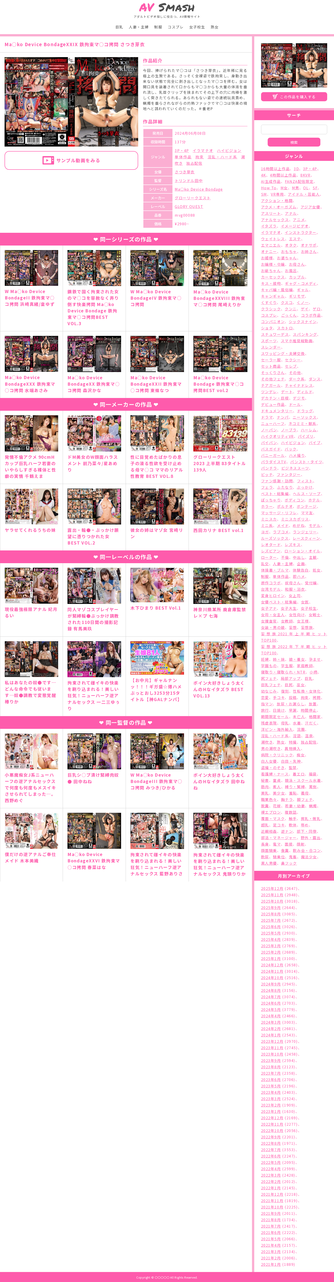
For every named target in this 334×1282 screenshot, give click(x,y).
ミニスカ (269, 519)
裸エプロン (271, 812)
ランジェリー (305, 532)
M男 (295, 187)
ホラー (267, 506)
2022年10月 (272, 1130)
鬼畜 (293, 856)
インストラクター (301, 232)
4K (263, 175)
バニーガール (273, 455)
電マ (277, 844)
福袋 (313, 774)
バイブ (315, 442)
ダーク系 (297, 379)
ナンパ (283, 417)
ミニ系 (267, 525)
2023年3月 (271, 1098)
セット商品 (271, 366)
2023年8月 (271, 1066)
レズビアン (271, 551)
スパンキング (305, 334)
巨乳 (119, 27)
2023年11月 (272, 1047)
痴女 (301, 755)
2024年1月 (271, 1035)
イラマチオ (203, 150)
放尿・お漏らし (291, 704)
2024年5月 (271, 1009)
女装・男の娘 (273, 627)
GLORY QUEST (189, 206)
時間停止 (309, 710)
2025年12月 (272, 888)
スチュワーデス (275, 334)
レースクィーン (306, 538)
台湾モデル (271, 589)
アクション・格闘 (277, 200)
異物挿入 (293, 748)
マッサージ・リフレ (279, 512)
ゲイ (305, 309)
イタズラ (269, 226)
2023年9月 (271, 1060)
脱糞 (265, 805)
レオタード (271, 544)
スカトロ (285, 328)
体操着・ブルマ (275, 570)
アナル (291, 213)
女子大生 (289, 608)
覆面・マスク (273, 818)
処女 (317, 570)
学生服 (287, 665)
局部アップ (291, 678)
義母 (305, 793)
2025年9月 (271, 907)
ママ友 (307, 512)
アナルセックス (275, 219)
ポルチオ (285, 506)
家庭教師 (305, 665)
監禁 (293, 767)
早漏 (293, 710)
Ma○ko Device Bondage (199, 189)
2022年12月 (272, 1117)
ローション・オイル (302, 551)
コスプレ (176, 27)
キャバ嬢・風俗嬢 (277, 289)
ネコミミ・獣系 (303, 423)
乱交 (265, 563)
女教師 (287, 621)
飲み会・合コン (307, 850)
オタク (291, 245)
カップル (297, 277)
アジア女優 (310, 207)
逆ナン (287, 831)
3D (296, 168)
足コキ (279, 825)
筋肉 (265, 786)
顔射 (301, 844)
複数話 (291, 812)
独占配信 (194, 163)
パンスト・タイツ (306, 461)
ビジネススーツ (295, 468)
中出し (299, 557)
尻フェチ (269, 678)
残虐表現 (269, 723)
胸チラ (287, 799)
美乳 (265, 793)
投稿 (293, 697)
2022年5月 (271, 1162)
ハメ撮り (297, 455)
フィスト (305, 481)
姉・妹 (279, 659)
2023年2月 (271, 1105)
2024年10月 (272, 977)
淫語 (297, 735)
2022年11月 (272, 1124)
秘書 (265, 780)
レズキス (293, 544)
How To (269, 187)
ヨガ (265, 532)
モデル (315, 525)
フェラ (267, 487)
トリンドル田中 (189, 180)
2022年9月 (271, 1137)
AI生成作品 (271, 181)
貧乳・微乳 (311, 818)
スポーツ (269, 340)
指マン (267, 704)
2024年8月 (271, 990)
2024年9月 (271, 984)
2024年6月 (271, 1003)
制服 (158, 27)
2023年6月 (271, 1079)
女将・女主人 (273, 614)
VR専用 (277, 194)
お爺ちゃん (271, 270)
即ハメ (299, 576)
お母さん (297, 264)
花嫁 (277, 805)
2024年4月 (271, 1016)
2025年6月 (271, 926)
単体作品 (183, 157)
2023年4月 (271, 1092)
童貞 (277, 780)
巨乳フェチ (271, 684)
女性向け (297, 614)
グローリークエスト (193, 197)
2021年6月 (271, 1232)
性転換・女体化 (307, 691)
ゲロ (317, 309)
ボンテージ (307, 506)
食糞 (285, 850)
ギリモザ (297, 296)
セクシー (293, 359)
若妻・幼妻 (295, 805)
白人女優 (269, 761)
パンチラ (269, 468)
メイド (283, 525)
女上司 (295, 595)
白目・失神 (291, 761)
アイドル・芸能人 (304, 194)
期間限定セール (275, 716)
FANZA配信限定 (299, 181)
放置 (313, 704)
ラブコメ (281, 532)
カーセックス (273, 277)
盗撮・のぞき (273, 767)
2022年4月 (271, 1168)
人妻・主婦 (139, 27)
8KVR (305, 175)
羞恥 (293, 793)
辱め (305, 825)
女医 (305, 602)
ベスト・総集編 (275, 493)
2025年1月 (271, 958)
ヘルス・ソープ (307, 493)
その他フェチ (273, 379)
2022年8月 (271, 1143)
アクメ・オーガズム (279, 207)
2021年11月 (272, 1200)
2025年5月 (271, 933)
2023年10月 (272, 1054)
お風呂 (291, 270)
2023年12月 (272, 1041)
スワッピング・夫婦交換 (283, 353)
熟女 (215, 27)
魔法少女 (309, 856)
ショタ (267, 328)
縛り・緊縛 (295, 786)
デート (287, 391)
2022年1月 (271, 1188)
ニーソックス (305, 417)
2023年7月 (271, 1073)
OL (306, 187)
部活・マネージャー (279, 837)
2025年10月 (272, 901)
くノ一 (303, 302)
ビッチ (267, 474)
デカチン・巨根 (275, 398)
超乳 (265, 825)
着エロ (299, 774)
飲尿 (265, 856)
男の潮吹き (271, 748)
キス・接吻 (271, 283)
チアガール (271, 385)
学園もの (269, 665)
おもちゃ (289, 251)
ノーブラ (289, 430)
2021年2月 (271, 1258)
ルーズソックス (275, 538)
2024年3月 (271, 1022)
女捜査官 (269, 621)
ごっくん (289, 315)
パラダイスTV (273, 461)
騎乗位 (279, 856)
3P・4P (182, 150)
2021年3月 (271, 1251)
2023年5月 (271, 1086)
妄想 (293, 627)
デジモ (299, 398)
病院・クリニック (277, 755)
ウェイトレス (273, 238)
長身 (265, 844)
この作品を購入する (298, 96)
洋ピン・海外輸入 (277, 729)
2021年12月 (272, 1194)
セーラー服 (271, 359)
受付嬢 (311, 582)
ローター (269, 557)
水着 (297, 723)
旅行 (265, 710)
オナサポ (309, 245)
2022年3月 (271, 1175)
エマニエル (271, 245)
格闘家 (315, 716)
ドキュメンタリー (277, 410)
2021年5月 (271, 1238)
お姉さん (309, 251)
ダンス (315, 379)
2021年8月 (271, 1219)
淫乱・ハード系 (222, 157)
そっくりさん (273, 372)
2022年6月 (271, 1156)
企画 (301, 563)
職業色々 (269, 799)
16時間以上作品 (275, 168)
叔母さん (293, 582)
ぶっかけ (304, 487)
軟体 (293, 825)
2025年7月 (271, 920)
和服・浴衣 (295, 589)
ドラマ (267, 417)
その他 (295, 372)
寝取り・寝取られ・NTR (283, 672)
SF (315, 187)
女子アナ (269, 608)
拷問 (317, 697)
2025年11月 (272, 894)
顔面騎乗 (269, 850)
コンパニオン (273, 321)
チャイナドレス (299, 385)
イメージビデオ (295, 226)
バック (291, 449)
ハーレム (309, 430)
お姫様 (267, 258)
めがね (299, 525)
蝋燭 (313, 805)
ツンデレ (269, 391)
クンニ (291, 309)
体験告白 (301, 570)
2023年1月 (271, 1111)
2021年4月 (271, 1245)
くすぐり (269, 302)
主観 (313, 557)
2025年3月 (271, 945)
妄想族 (307, 627)
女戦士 (315, 614)
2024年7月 (271, 996)
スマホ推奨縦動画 (297, 340)
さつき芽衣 (185, 172)
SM (264, 194)
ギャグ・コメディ (301, 283)
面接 (289, 844)
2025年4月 (271, 939)
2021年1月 (271, 1264)
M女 (284, 187)
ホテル (314, 500)
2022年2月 (271, 1181)
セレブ (291, 366)
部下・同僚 (307, 831)
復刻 (285, 691)
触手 (293, 818)
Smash (167, 7)
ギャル (303, 289)
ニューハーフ (273, 423)
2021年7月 (271, 1226)
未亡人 (299, 716)
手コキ (279, 697)
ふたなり (285, 487)
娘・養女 (297, 659)
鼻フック (289, 863)
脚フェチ (305, 799)
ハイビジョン (229, 150)
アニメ (299, 219)
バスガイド (271, 449)
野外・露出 (311, 837)
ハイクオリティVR (277, 436)
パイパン (269, 442)
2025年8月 (271, 914)
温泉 (309, 735)
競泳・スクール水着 (303, 780)
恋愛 (265, 697)
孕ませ (315, 659)
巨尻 (289, 684)
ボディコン (294, 500)
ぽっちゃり (271, 500)
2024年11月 (272, 971)
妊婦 (265, 659)
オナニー (269, 251)
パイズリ (306, 436)
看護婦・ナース (275, 774)
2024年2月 (271, 1028)
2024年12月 (272, 965)
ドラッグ (305, 410)
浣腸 (301, 729)
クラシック (271, 309)
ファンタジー (289, 474)
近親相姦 (269, 831)
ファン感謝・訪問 (277, 481)
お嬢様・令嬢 (273, 264)
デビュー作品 (273, 404)
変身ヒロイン (273, 595)
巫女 (301, 684)
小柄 (313, 672)
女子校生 (197, 27)
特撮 (293, 742)
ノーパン (269, 430)
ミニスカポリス (295, 519)
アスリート (271, 213)
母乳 (285, 723)
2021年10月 (272, 1207)
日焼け (279, 710)
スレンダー (271, 347)
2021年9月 (271, 1213)
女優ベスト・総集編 (279, 602)
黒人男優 (269, 863)
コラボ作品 (311, 315)
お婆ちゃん (287, 258)
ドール (295, 404)
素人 (277, 786)
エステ (295, 238)
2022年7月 (271, 1149)
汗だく (311, 723)
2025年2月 (271, 952)
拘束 (199, 157)
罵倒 (313, 786)
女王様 (303, 621)
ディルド (304, 391)
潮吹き (267, 742)
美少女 (279, 793)
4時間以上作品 (283, 175)
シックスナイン (303, 321)
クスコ (287, 302)
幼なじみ (269, 691)
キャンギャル (273, 296)
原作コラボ (271, 582)
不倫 (285, 557)
